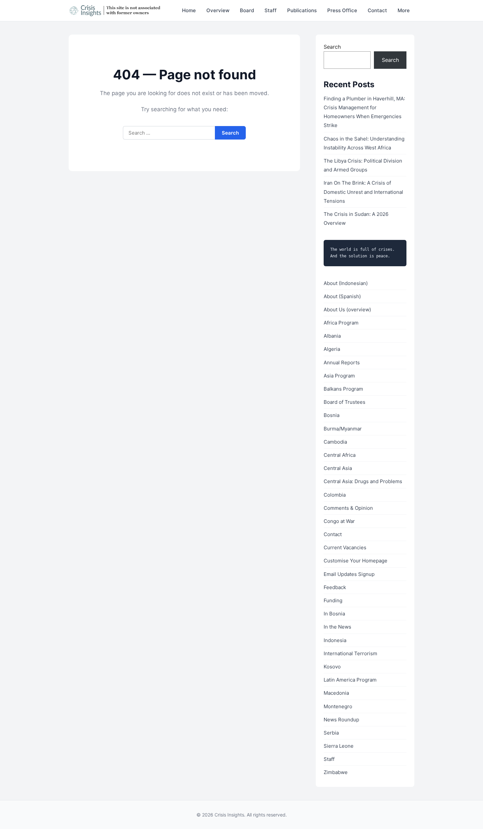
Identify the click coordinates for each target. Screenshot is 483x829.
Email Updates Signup (349, 574)
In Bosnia (334, 613)
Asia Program (339, 376)
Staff (270, 10)
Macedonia (336, 693)
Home (189, 10)
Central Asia (338, 468)
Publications (302, 10)
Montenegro (338, 706)
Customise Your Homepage (355, 560)
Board (247, 10)
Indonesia (335, 640)
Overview (217, 10)
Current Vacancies (345, 547)
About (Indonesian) (346, 283)
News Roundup (341, 719)
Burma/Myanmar (343, 429)
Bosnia (331, 415)
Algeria (332, 349)
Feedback (335, 587)
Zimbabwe (336, 772)
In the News (337, 627)
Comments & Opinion (348, 508)
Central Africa (340, 455)
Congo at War (339, 521)
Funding (333, 600)
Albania (332, 336)
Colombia (335, 495)
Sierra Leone (339, 746)
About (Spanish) (342, 296)
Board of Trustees (344, 402)
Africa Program (341, 323)
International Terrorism (350, 653)
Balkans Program (343, 389)
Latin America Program (350, 680)
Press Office (342, 10)
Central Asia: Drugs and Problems (363, 481)
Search (332, 46)
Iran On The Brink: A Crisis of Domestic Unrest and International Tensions (363, 192)
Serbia (331, 733)
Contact (377, 10)
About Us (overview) (347, 309)
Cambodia (335, 442)
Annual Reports (342, 362)
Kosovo (332, 666)
